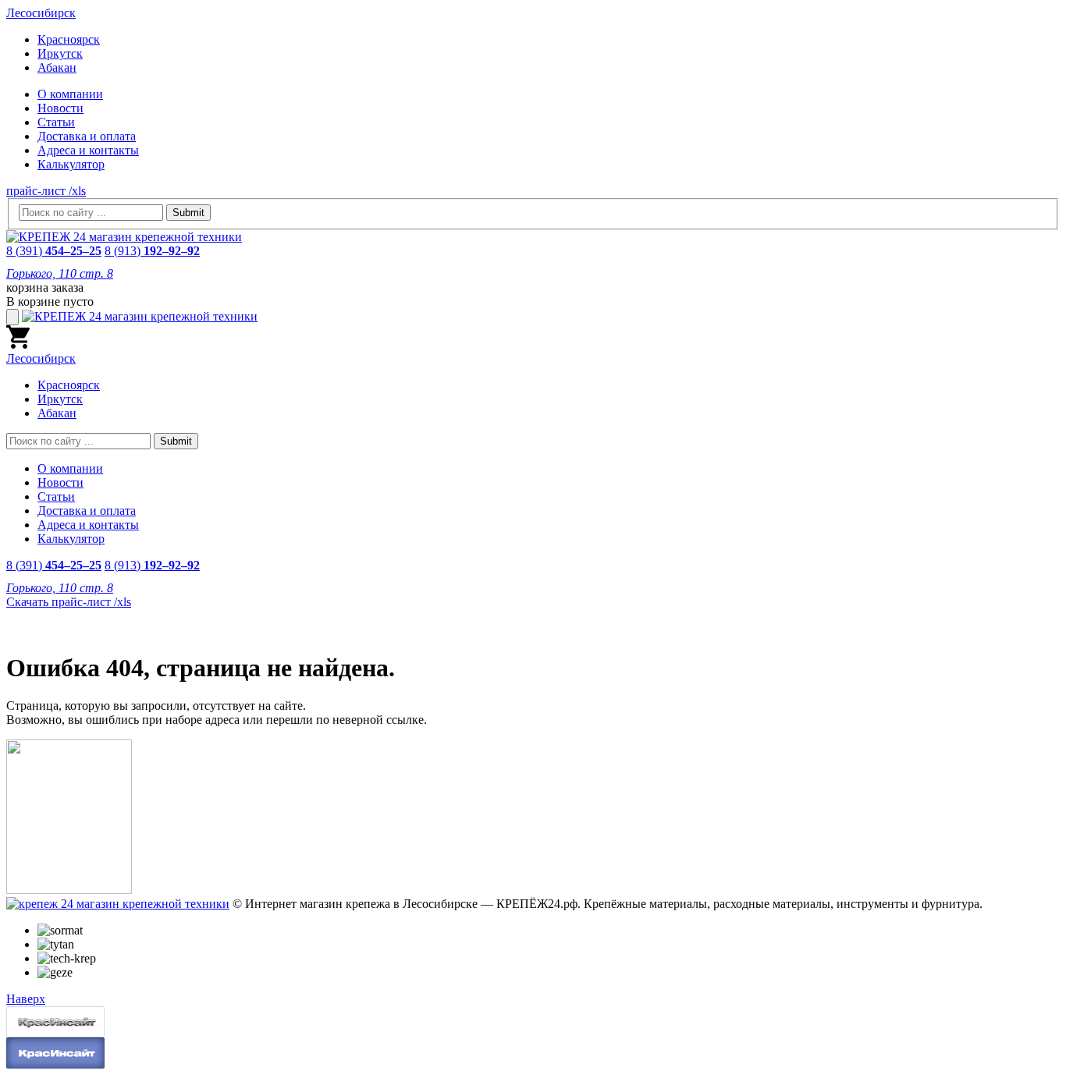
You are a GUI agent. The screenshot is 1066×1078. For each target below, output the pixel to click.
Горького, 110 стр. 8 (59, 273)
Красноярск (68, 39)
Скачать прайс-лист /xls (68, 601)
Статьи (56, 122)
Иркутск (60, 53)
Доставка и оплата (86, 136)
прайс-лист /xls (46, 190)
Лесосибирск (41, 13)
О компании (70, 94)
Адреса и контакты (88, 150)
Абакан (56, 67)
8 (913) (152, 250)
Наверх (25, 998)
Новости (60, 108)
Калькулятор (71, 164)
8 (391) (53, 250)
